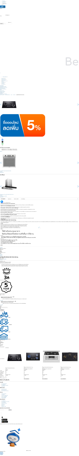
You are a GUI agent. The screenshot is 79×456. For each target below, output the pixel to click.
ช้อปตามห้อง (3, 78)
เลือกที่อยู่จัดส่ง (2, 342)
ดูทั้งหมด (1, 151)
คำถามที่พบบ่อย (4, 384)
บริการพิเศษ (3, 84)
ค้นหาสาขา (3, 2)
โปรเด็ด (3, 83)
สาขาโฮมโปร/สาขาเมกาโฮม (5, 401)
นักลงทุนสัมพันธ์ (4, 402)
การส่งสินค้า (3, 394)
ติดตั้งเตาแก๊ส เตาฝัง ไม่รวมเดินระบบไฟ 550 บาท (13, 298)
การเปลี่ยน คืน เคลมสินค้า (5, 385)
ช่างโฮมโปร (3, 82)
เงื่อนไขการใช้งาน (4, 393)
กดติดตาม (4, 248)
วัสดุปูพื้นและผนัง (2, 92)
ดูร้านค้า (1, 254)
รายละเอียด (1, 300)
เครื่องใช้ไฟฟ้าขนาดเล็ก (3, 86)
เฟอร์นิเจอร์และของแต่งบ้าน (3, 87)
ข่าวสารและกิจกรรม (4, 403)
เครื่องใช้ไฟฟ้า (2, 85)
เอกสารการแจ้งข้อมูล (4, 396)
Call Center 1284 (4, 406)
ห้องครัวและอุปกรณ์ (2, 91)
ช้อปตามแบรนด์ (4, 79)
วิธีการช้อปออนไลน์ (4, 383)
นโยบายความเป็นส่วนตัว (5, 395)
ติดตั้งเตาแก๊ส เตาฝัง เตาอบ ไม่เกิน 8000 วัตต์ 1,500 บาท (13, 302)
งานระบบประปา (2, 90)
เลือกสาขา (9, 22)
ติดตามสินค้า (3, 386)
